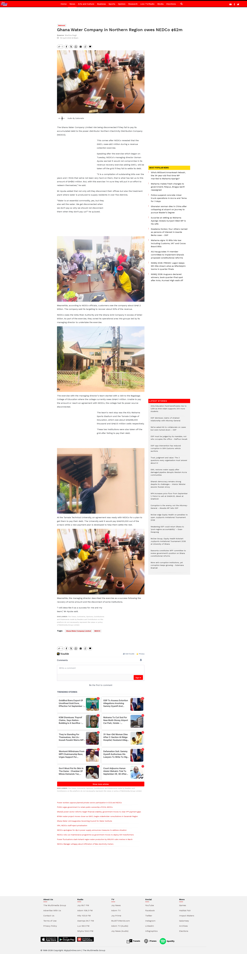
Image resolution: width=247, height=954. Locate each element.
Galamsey (184, 921)
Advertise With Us (52, 910)
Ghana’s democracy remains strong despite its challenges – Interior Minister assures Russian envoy (168, 485)
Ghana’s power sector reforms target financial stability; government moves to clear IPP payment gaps (99, 812)
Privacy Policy (50, 926)
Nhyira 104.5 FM (85, 931)
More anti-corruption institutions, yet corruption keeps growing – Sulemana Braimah (167, 566)
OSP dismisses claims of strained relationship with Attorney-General (165, 420)
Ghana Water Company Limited (78, 631)
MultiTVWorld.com (120, 921)
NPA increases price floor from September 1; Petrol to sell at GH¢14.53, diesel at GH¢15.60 (169, 497)
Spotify (170, 941)
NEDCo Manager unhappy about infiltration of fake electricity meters (85, 844)
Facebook (150, 910)
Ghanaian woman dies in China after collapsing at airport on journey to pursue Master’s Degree (169, 209)
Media (160, 4)
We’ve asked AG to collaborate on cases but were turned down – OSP (168, 430)
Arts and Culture (86, 4)
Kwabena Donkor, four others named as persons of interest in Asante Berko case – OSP (169, 232)
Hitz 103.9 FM (84, 915)
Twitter (148, 915)
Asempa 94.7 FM (85, 921)
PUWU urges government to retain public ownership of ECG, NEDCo (85, 807)
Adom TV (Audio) (119, 926)
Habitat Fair (185, 910)
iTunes (152, 941)
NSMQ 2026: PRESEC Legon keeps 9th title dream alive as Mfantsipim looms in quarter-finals (168, 266)
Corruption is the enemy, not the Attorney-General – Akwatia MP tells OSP (169, 508)
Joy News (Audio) (119, 931)
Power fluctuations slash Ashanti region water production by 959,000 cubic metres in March (95, 839)
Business (101, 4)
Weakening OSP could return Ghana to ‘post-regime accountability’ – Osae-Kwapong (167, 531)
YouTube (149, 905)
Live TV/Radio (147, 4)
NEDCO (97, 631)
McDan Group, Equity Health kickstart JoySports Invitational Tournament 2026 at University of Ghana (168, 543)
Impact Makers (186, 915)
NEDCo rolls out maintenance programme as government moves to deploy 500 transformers (95, 835)
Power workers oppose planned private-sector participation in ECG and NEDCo (89, 803)
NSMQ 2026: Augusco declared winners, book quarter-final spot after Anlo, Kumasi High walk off (167, 277)
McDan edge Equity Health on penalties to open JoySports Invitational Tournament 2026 (169, 519)
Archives (183, 926)
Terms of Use (49, 921)
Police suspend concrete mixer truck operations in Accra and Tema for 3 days (169, 198)
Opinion (121, 4)
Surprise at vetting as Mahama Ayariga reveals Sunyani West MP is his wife (168, 220)
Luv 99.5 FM (83, 926)
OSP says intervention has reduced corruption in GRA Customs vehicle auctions (166, 450)
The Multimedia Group (54, 905)
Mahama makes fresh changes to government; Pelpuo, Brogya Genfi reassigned (168, 187)
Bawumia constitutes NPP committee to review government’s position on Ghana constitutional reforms (168, 554)
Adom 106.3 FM (85, 910)
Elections (171, 4)
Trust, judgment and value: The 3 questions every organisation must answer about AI (169, 462)
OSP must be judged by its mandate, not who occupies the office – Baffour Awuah (169, 439)
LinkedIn (149, 926)
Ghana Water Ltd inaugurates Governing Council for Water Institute (84, 821)
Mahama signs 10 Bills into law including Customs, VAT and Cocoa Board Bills (168, 243)
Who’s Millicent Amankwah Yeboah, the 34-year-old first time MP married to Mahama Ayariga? (168, 175)
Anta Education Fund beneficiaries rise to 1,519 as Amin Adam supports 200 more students (169, 410)
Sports (112, 4)
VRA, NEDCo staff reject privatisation (72, 825)
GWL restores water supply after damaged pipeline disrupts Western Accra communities (169, 474)
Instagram (150, 921)
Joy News (116, 905)
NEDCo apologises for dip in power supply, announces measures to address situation (92, 830)
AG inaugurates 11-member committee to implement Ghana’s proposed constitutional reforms (167, 254)
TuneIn (136, 941)
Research (133, 4)
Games (182, 905)
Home (64, 4)
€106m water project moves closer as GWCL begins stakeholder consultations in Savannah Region (97, 816)
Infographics (151, 931)
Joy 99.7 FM (83, 905)
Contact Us (48, 915)
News (72, 4)
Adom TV (116, 910)
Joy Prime (116, 915)
